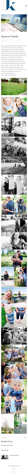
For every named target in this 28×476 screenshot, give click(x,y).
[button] (26, 5)
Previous (4, 437)
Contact (14, 468)
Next (25, 437)
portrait (3, 41)
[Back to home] (8, 5)
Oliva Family (4, 450)
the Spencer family (7, 445)
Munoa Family (14, 455)
